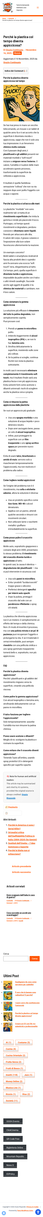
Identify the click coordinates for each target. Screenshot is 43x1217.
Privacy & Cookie (32, 1207)
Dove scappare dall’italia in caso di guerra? (21, 896)
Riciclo (17, 53)
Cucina (11, 1049)
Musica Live (13, 1087)
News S (10, 1165)
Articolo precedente (21, 866)
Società (12, 1100)
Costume (24, 1042)
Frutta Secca (13, 1062)
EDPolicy (10, 1174)
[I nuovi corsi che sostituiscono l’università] (7, 1006)
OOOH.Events (12, 1121)
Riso (26, 1094)
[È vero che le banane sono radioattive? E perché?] (7, 995)
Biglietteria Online (14, 1147)
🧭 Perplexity (11, 807)
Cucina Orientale (15, 1055)
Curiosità (10, 900)
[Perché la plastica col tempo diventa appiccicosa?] (7, 1016)
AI (8, 1042)
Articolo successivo (21, 872)
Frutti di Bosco (14, 1068)
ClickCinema (12, 1130)
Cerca (6, 954)
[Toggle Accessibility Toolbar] (38, 1212)
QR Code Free (12, 1139)
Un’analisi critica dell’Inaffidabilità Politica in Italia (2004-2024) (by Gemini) (22, 836)
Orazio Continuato (12, 62)
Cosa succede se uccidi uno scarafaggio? (19, 913)
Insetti (21, 921)
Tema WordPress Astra (25, 1210)
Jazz (28, 1075)
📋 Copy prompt (12, 813)
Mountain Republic (15, 1156)
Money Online (14, 1081)
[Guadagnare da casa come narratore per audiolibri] (7, 985)
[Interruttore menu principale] (38, 7)
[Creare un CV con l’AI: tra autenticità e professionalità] (7, 1027)
